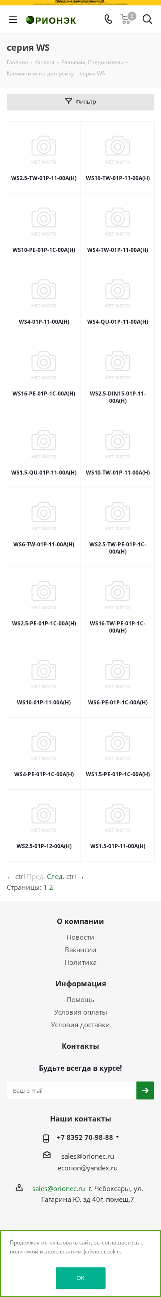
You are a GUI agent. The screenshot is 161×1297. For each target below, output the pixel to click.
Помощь (80, 999)
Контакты (80, 1046)
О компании (80, 921)
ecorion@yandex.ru (88, 1167)
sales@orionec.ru (87, 1156)
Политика (80, 962)
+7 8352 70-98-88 (85, 1137)
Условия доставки (80, 1024)
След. (55, 876)
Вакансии (81, 949)
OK (80, 1278)
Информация (80, 984)
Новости (80, 936)
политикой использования (45, 1251)
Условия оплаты (80, 1011)
